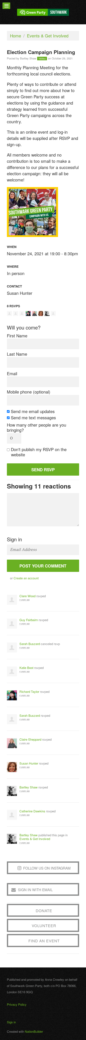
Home (15, 36)
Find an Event (44, 940)
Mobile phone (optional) (28, 391)
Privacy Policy (17, 1004)
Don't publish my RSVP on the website (39, 452)
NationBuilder (34, 1031)
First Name (17, 335)
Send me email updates (33, 411)
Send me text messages (33, 417)
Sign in (11, 1022)
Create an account (26, 578)
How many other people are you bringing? (36, 427)
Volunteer (44, 925)
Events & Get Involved (47, 36)
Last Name (17, 354)
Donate (44, 910)
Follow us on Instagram (47, 868)
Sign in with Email (35, 889)
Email (12, 373)
